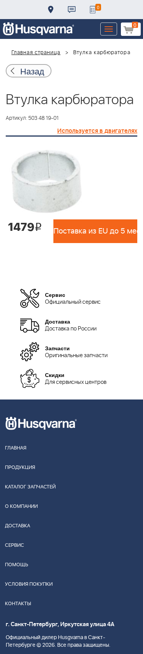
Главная (15, 448)
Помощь (16, 565)
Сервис (14, 545)
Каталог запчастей (30, 487)
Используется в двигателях (97, 130)
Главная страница (36, 52)
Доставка (51, 9)
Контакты (72, 9)
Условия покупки (29, 584)
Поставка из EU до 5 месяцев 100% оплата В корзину (95, 231)
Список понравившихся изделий (92, 9)
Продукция (20, 467)
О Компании (21, 506)
